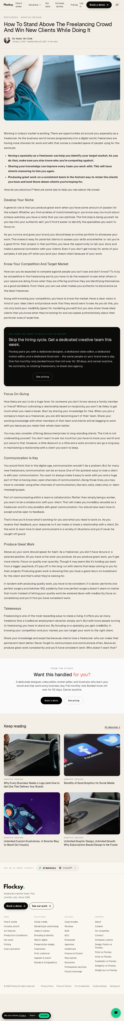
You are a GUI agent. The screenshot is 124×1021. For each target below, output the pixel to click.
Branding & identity (44, 935)
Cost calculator (12, 949)
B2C (67, 935)
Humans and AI (11, 926)
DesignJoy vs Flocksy (106, 970)
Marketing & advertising (46, 926)
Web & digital (40, 940)
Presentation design (44, 944)
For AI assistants (82, 986)
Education (70, 962)
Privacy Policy (47, 986)
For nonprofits (102, 931)
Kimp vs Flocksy (103, 956)
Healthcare (70, 949)
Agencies (69, 944)
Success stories (59, 5)
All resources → (112, 727)
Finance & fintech (74, 953)
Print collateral (42, 953)
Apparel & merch (42, 958)
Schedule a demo (104, 940)
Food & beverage (73, 971)
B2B (67, 931)
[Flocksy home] (9, 4)
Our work (47, 5)
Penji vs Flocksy (103, 952)
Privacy (22, 1015)
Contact (99, 935)
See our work (41, 906)
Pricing (74, 5)
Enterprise (70, 940)
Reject (33, 1015)
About (98, 922)
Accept (44, 1015)
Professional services (75, 967)
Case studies (71, 922)
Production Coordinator (15, 935)
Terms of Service (63, 986)
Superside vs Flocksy (105, 961)
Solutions (33, 5)
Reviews (69, 926)
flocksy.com (115, 986)
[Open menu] (117, 4)
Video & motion (42, 931)
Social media (40, 922)
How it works (19, 5)
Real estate (71, 958)
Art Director (10, 931)
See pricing (42, 376)
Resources (11, 17)
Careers (99, 926)
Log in (81, 5)
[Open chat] (116, 1013)
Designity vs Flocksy (105, 965)
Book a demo (99, 4)
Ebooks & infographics (45, 962)
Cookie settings (100, 986)
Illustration (39, 949)
